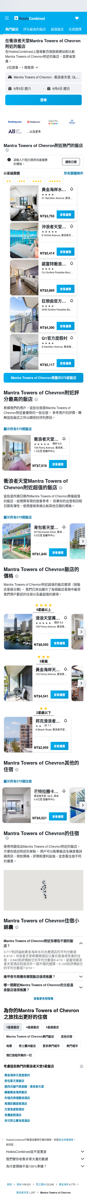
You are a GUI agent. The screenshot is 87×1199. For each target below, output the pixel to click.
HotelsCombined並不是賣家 (26, 1151)
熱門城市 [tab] (72, 1046)
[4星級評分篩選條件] (37, 182)
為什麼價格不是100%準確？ (26, 1166)
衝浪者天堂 (22, 1192)
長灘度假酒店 (12, 1115)
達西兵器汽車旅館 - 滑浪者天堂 (24, 1086)
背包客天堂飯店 (14, 1081)
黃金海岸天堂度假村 (17, 1075)
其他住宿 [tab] (66, 1036)
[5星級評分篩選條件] (55, 182)
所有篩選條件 (73, 173)
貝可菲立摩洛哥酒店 (17, 1120)
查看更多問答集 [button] (43, 998)
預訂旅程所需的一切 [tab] (19, 1055)
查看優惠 (65, 214)
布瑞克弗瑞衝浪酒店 (17, 1098)
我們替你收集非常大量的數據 (27, 1159)
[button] (6, 18)
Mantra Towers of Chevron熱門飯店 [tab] (30, 1036)
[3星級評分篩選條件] (21, 182)
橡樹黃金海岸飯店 (15, 1092)
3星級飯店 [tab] (12, 1027)
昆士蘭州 (41, 1184)
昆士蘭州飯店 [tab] (27, 1046)
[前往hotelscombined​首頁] (29, 18)
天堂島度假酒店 (14, 1109)
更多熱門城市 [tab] (51, 1046)
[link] (43, 378)
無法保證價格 (66, 1139)
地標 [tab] (9, 1046)
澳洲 (19, 1184)
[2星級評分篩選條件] (8, 182)
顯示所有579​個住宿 (18, 781)
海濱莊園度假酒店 (15, 1103)
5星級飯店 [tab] (52, 1027)
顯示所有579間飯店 (18, 428)
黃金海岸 (64, 1184)
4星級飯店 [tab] (32, 1027)
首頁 (9, 1184)
